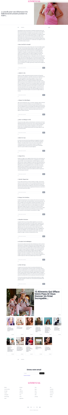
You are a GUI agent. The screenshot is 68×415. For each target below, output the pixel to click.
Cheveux (5, 392)
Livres (20, 396)
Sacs (50, 387)
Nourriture (21, 392)
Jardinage (36, 396)
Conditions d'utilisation (27, 375)
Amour (5, 398)
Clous (35, 387)
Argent (36, 392)
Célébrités (22, 27)
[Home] (18, 27)
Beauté (5, 387)
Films (20, 394)
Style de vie (42, 373)
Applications (21, 398)
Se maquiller (6, 394)
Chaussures (52, 392)
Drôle (35, 394)
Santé (20, 389)
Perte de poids (6, 396)
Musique (21, 387)
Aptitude (51, 394)
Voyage (51, 396)
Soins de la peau (7, 389)
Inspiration (51, 389)
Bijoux (36, 389)
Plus (43, 67)
